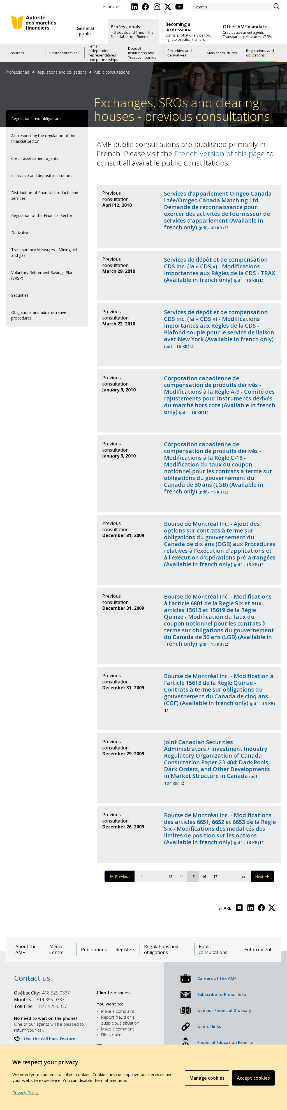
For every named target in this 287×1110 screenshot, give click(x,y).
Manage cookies (206, 1078)
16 (206, 876)
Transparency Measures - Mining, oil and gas (44, 252)
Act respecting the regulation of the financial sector (43, 138)
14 (183, 876)
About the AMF (25, 949)
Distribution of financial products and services (44, 195)
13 (172, 876)
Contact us (32, 978)
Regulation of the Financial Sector (41, 215)
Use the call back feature (49, 1038)
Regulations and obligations (62, 72)
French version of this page (219, 153)
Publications (94, 950)
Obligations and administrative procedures (38, 315)
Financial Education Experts (225, 1042)
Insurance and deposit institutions (41, 175)
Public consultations (112, 72)
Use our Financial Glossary (224, 1010)
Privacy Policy (25, 1092)
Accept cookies (253, 1078)
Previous (125, 878)
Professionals (18, 72)
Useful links (209, 1026)
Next (263, 878)
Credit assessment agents (34, 158)
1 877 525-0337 (40, 1006)
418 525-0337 (42, 993)
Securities (20, 295)
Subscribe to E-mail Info (221, 994)
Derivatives (21, 232)
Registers (125, 950)
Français (112, 6)
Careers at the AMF (217, 978)
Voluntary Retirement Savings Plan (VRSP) (42, 275)
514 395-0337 (39, 999)
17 (217, 876)
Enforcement (258, 950)
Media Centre (56, 949)
